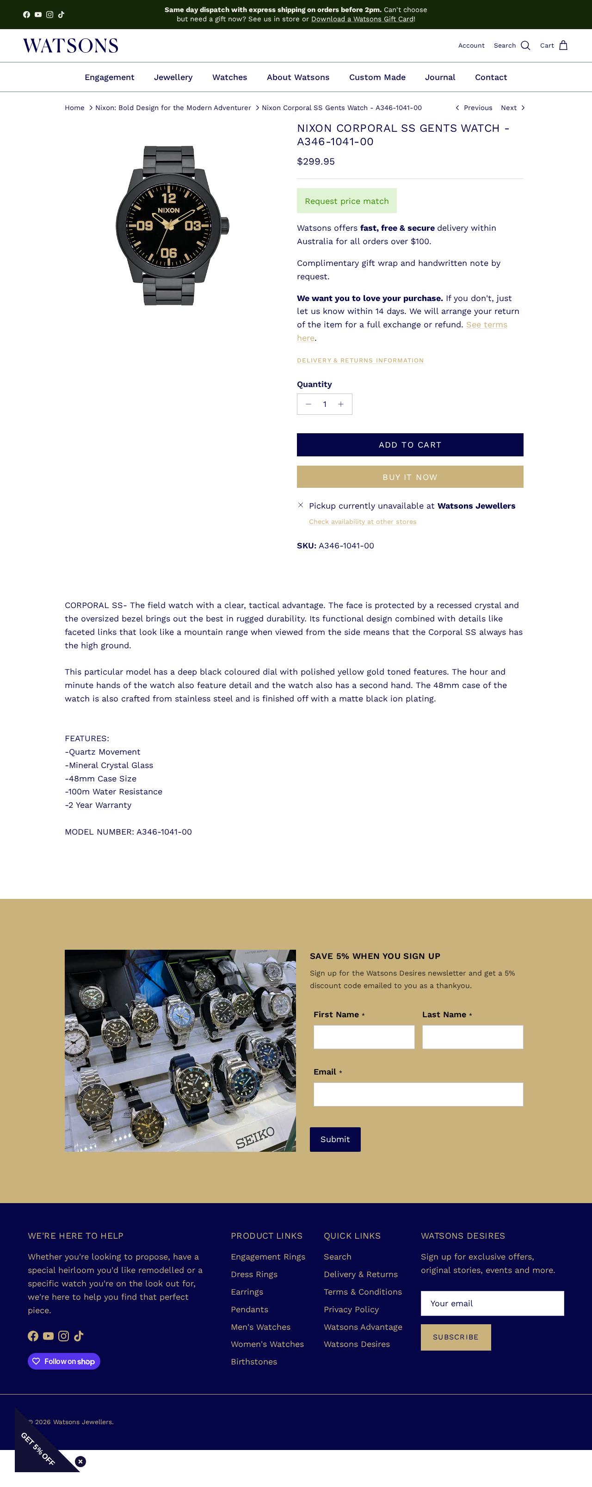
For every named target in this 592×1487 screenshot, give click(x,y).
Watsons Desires (357, 1344)
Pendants (249, 1309)
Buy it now (410, 477)
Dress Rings (254, 1274)
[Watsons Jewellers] (70, 45)
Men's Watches (260, 1327)
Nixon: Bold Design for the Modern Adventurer (173, 107)
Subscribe (456, 1337)
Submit (335, 1139)
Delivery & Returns (361, 1274)
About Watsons (298, 77)
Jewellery (173, 77)
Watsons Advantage (363, 1327)
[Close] (78, 1459)
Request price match (347, 201)
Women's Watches (267, 1344)
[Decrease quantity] (305, 404)
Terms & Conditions (363, 1292)
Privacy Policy (351, 1309)
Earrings (247, 1292)
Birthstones (254, 1361)
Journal (440, 77)
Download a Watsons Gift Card (362, 19)
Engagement (110, 77)
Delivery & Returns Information (360, 360)
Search (338, 1256)
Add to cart (410, 444)
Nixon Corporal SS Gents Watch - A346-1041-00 (342, 107)
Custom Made (377, 77)
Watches (229, 77)
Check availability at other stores (363, 521)
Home (75, 107)
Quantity (314, 384)
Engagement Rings (268, 1256)
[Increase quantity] (343, 404)
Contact (491, 77)
